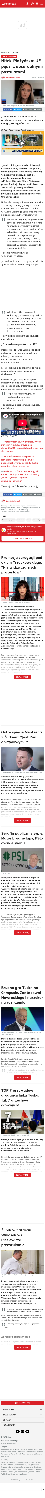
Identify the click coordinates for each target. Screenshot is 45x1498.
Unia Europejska (8, 520)
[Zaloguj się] (37, 4)
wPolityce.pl (5, 52)
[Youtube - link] (22, 1431)
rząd (28, 520)
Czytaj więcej (22, 677)
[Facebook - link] (18, 1431)
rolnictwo (20, 520)
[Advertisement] (23, 286)
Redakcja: (6, 1437)
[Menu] (42, 4)
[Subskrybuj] (32, 4)
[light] (27, 4)
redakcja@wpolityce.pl (8, 508)
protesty (36, 520)
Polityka (16, 52)
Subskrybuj (24, 510)
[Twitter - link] (27, 1431)
